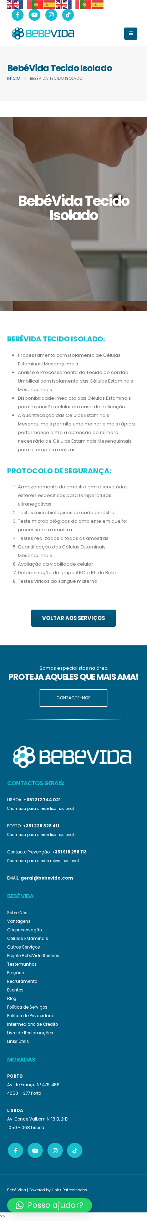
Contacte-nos (73, 698)
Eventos (15, 990)
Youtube (35, 1150)
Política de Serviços (27, 1007)
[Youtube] (34, 15)
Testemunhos (22, 964)
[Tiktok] (68, 15)
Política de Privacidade (30, 1016)
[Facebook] (18, 15)
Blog (11, 998)
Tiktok (74, 1150)
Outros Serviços (23, 947)
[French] (25, 4)
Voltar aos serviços (73, 618)
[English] (13, 4)
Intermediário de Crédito (32, 1024)
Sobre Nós (17, 913)
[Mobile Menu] (130, 34)
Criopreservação (24, 930)
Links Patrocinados (69, 1190)
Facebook (15, 1150)
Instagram (55, 1150)
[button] (49, 1205)
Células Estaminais (27, 938)
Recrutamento (22, 981)
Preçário (15, 973)
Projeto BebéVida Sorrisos (33, 956)
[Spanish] (50, 4)
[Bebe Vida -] (42, 33)
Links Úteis (18, 1041)
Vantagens (19, 921)
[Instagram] (51, 15)
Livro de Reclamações (30, 1033)
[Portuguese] (37, 4)
